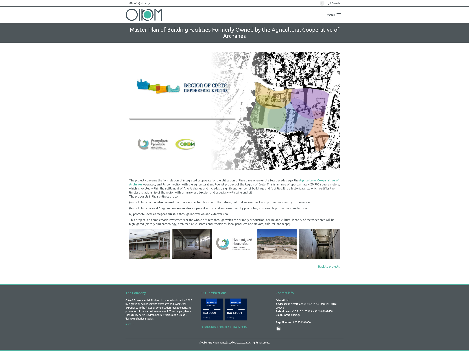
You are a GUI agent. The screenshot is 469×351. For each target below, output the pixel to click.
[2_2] (149, 244)
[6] (277, 244)
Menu (330, 15)
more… (129, 324)
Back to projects (329, 266)
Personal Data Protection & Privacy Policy (224, 326)
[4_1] (319, 244)
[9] (192, 244)
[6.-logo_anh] (234, 244)
